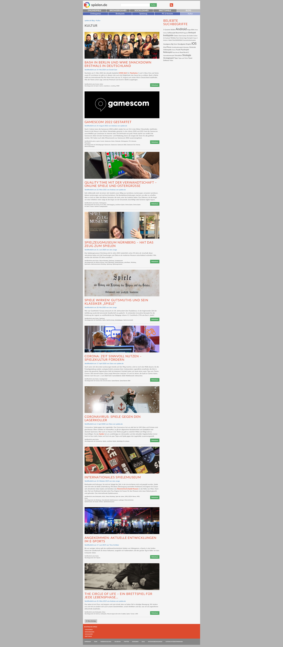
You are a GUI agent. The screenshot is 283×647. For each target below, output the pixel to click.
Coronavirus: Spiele (101, 441)
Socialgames (142, 11)
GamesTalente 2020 (125, 380)
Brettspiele (165, 11)
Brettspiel (192, 33)
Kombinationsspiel (177, 47)
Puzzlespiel (185, 50)
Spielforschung (110, 320)
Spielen (101, 434)
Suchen (153, 5)
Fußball (170, 40)
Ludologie (121, 500)
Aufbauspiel (171, 33)
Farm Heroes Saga (181, 38)
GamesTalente (115, 380)
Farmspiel (190, 38)
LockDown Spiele (120, 204)
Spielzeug (143, 14)
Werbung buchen (105, 641)
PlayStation (134, 73)
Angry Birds (191, 29)
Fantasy (173, 38)
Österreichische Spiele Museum (128, 489)
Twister (132, 613)
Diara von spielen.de (116, 363)
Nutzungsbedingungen (155, 641)
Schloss (101, 501)
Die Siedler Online (192, 35)
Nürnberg (133, 262)
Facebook (167, 38)
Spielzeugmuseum (117, 264)
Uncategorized (119, 260)
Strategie (186, 55)
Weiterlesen (154, 85)
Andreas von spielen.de (119, 126)
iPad (164, 47)
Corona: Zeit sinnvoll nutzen (103, 380)
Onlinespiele (94, 11)
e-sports (97, 141)
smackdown (107, 86)
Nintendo (117, 141)
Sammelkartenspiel (168, 55)
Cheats (176, 35)
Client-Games (182, 35)
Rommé (97, 206)
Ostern (92, 206)
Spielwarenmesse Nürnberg (98, 264)
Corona (97, 204)
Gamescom (108, 141)
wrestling (113, 86)
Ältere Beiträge (91, 621)
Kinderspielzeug (119, 262)
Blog (188, 11)
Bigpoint (185, 32)
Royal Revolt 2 (184, 52)
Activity (98, 613)
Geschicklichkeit (177, 40)
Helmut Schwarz (100, 262)
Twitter (126, 641)
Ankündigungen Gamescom (103, 144)
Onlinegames (95, 14)
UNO (136, 613)
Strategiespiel (168, 58)
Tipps (176, 58)
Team (95, 641)
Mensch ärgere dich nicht (114, 613)
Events (97, 84)
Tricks (171, 60)
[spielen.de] (95, 5)
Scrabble (123, 613)
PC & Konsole (167, 14)
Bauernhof (179, 33)
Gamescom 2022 (122, 144)
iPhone (168, 47)
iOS (194, 43)
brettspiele (103, 613)
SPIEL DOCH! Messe (130, 496)
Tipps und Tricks (183, 58)
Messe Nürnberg (103, 260)
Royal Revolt (176, 52)
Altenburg (98, 500)
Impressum (88, 641)
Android (181, 29)
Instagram (135, 641)
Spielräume (88, 264)
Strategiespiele (103, 206)
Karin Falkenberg (109, 262)
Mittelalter (186, 47)
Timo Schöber (114, 545)
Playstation (88, 143)
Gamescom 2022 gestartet (108, 122)
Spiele (104, 320)
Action (173, 29)
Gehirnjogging (111, 204)
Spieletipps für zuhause (123, 441)
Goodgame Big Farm (170, 44)
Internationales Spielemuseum (113, 477)
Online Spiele (129, 204)
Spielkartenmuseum (109, 501)
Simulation (178, 55)
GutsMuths (99, 320)
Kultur (190, 14)
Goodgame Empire (184, 44)
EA (164, 38)
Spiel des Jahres (120, 496)
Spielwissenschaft (128, 320)
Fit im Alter (103, 204)
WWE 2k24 (123, 73)
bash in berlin (99, 86)
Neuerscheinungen (90, 146)
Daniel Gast (113, 70)
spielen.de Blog (90, 20)
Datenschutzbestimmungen (174, 641)
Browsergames (118, 11)
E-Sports (98, 557)
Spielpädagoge (119, 320)
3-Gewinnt (166, 29)
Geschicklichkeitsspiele (189, 40)
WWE (117, 86)
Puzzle (178, 50)
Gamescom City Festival (133, 144)
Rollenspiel (167, 52)
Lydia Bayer (127, 262)
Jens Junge (113, 250)
